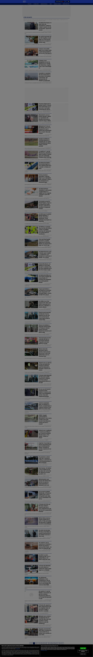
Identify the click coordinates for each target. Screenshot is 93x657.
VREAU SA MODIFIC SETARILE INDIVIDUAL (83, 651)
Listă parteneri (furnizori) (44, 650)
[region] (46, 650)
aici (31, 652)
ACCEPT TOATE (83, 648)
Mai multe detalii (18, 648)
